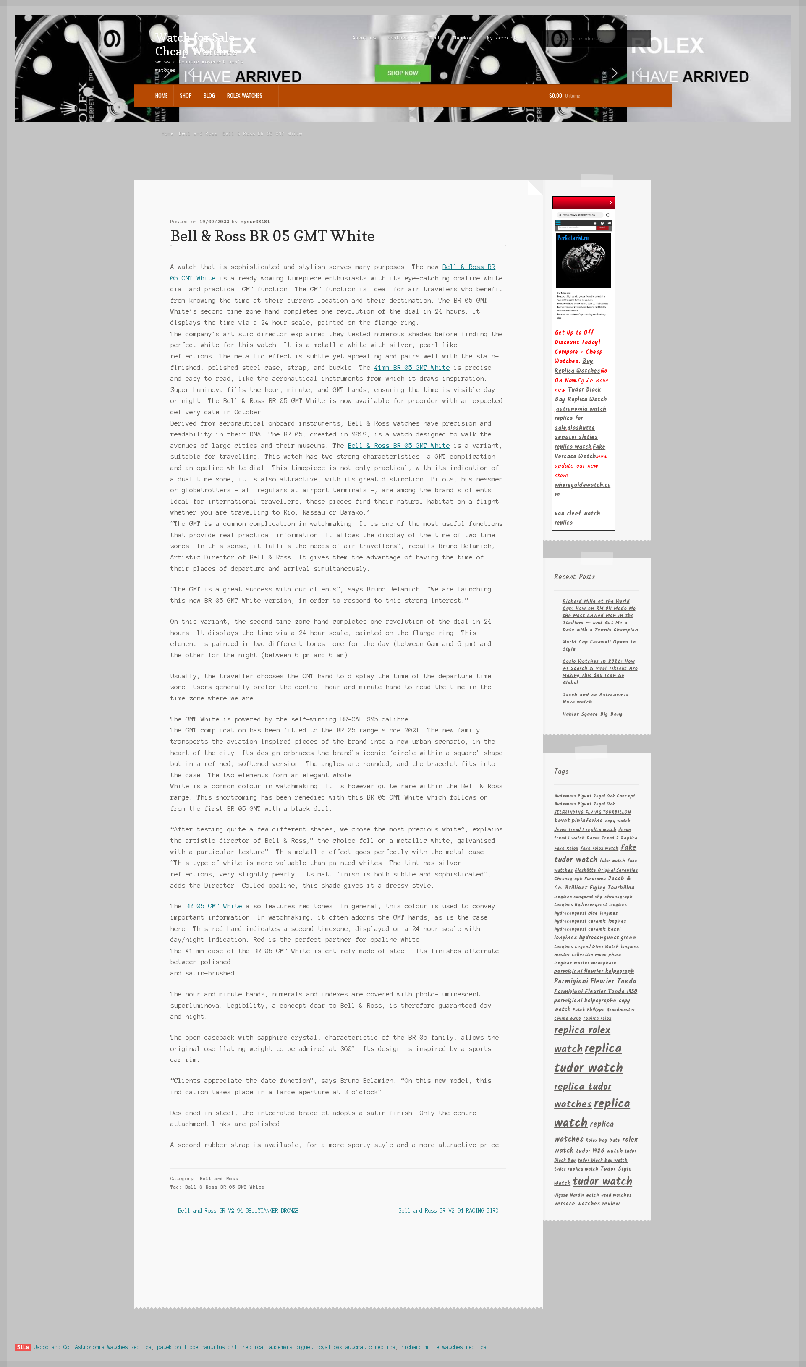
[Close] (611, 200)
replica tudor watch (588, 1059)
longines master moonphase (585, 963)
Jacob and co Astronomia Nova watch (595, 698)
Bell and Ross (198, 133)
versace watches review (587, 1204)
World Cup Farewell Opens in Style (599, 645)
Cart (435, 37)
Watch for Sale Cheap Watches (196, 44)
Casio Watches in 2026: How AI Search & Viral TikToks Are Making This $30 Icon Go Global (600, 672)
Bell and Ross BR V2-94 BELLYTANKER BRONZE (238, 1211)
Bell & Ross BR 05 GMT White (399, 445)
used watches (616, 1195)
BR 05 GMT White (214, 906)
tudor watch (602, 1182)
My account (502, 37)
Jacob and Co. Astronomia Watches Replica (93, 1347)
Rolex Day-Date (603, 1140)
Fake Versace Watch (580, 451)
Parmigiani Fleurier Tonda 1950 (595, 991)
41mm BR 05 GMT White (412, 367)
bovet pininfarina (578, 820)
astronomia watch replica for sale (580, 419)
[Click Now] (583, 265)
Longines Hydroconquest (580, 905)
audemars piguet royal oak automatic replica (332, 1347)
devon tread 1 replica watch (585, 830)
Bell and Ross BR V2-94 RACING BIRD (449, 1211)
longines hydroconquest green (595, 937)
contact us (402, 37)
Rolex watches (244, 95)
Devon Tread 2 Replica (612, 838)
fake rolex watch (599, 848)
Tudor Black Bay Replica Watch (581, 394)
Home (161, 95)
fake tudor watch (595, 854)
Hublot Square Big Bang (593, 714)
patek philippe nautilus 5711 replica (210, 1347)
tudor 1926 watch (599, 1151)
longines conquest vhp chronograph (593, 897)
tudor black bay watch (603, 1160)
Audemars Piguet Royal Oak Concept (594, 796)
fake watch (612, 861)
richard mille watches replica (444, 1347)
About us (364, 37)
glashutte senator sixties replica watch (576, 437)
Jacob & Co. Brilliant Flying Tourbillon (594, 883)
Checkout (464, 37)
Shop (186, 95)
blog (209, 95)
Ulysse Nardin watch (576, 1195)
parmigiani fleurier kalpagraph (594, 971)
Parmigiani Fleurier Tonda (595, 981)
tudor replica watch (576, 1169)
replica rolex (597, 1018)
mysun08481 (255, 221)
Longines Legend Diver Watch (586, 947)
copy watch (618, 821)
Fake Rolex (566, 848)
